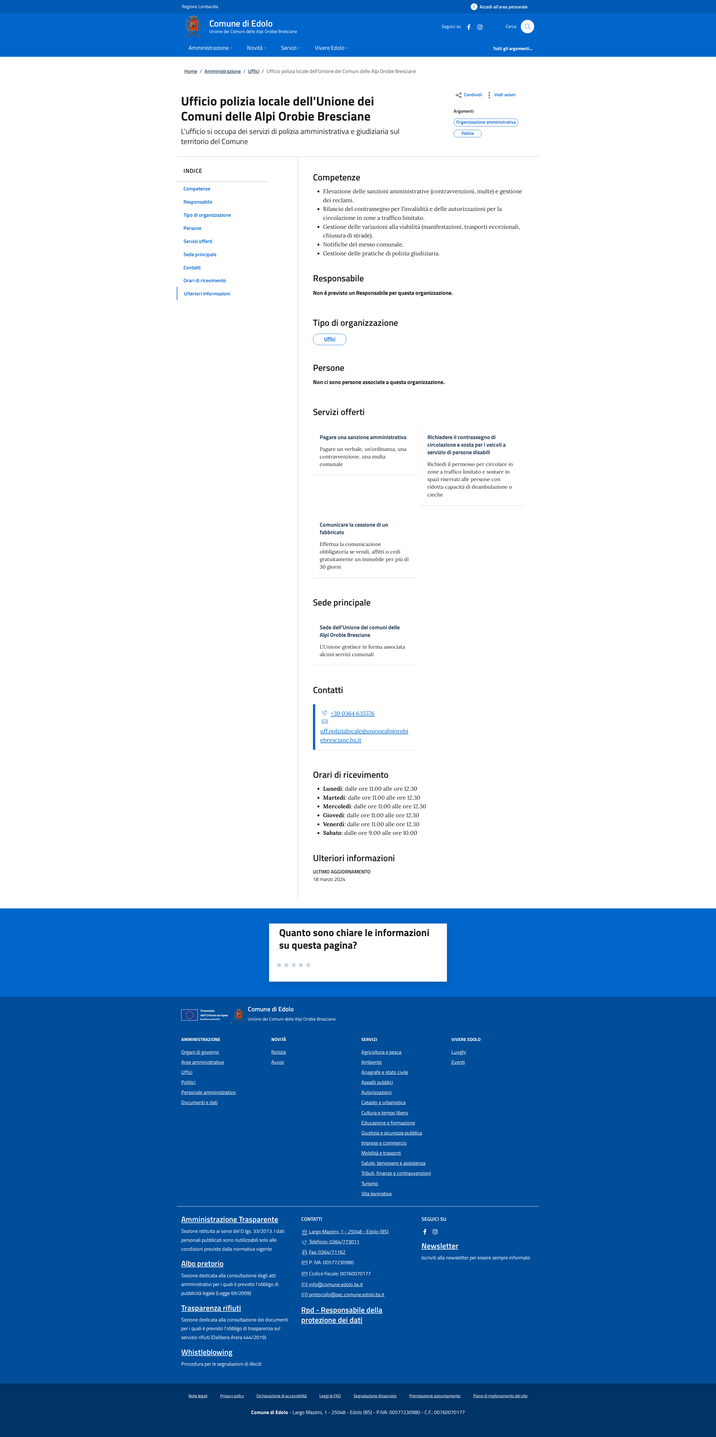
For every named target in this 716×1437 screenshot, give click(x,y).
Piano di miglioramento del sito (500, 1396)
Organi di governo (200, 1052)
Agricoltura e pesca (381, 1052)
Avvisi (277, 1062)
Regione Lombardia (200, 6)
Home (190, 71)
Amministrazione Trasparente (229, 1219)
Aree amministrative (202, 1062)
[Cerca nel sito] (527, 26)
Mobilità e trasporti (381, 1153)
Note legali (198, 1396)
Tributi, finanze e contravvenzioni (396, 1173)
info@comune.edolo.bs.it (335, 1284)
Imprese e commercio (384, 1143)
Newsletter (439, 1246)
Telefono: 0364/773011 (333, 1241)
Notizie (278, 1052)
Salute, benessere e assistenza (393, 1163)
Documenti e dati (199, 1102)
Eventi (458, 1062)
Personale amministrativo (208, 1092)
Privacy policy (232, 1396)
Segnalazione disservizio (375, 1396)
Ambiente (371, 1062)
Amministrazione (222, 71)
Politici (188, 1082)
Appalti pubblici (377, 1082)
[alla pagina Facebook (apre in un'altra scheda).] (466, 26)
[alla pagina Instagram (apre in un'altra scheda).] (477, 26)
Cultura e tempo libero (384, 1112)
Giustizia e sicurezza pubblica (391, 1133)
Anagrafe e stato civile (384, 1072)
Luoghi (458, 1052)
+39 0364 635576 (353, 713)
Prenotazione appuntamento (434, 1396)
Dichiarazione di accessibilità (281, 1396)
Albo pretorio (202, 1263)
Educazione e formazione (388, 1123)
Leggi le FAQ (330, 1396)
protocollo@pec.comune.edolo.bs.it (346, 1294)
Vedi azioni (504, 94)
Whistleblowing (206, 1352)
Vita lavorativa (376, 1193)
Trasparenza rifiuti (211, 1308)
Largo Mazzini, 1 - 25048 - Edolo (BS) (361, 1231)
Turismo (369, 1183)
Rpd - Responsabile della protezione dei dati (341, 1315)
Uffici (253, 71)
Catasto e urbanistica (383, 1102)
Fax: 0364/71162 (326, 1252)
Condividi (472, 94)
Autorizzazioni (376, 1092)
